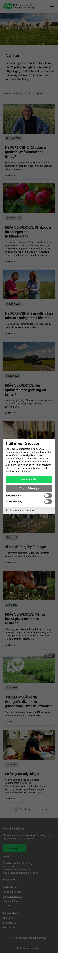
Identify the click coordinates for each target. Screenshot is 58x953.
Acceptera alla (29, 479)
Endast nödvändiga (29, 488)
